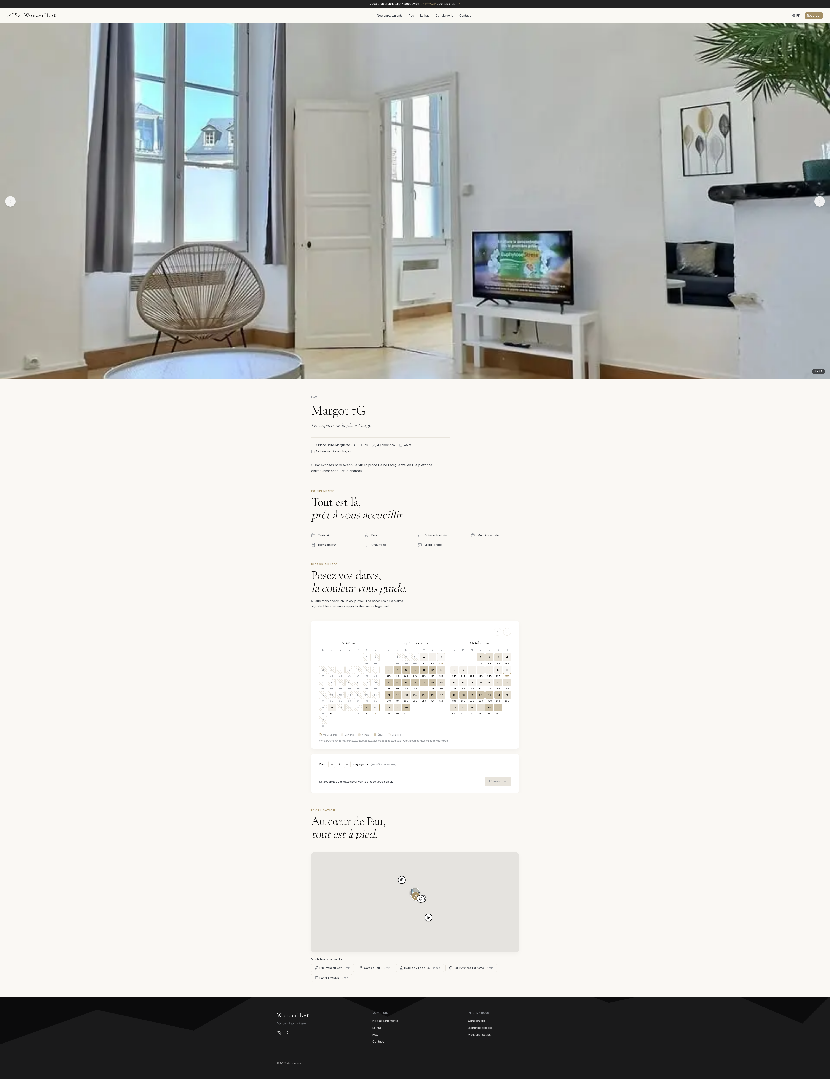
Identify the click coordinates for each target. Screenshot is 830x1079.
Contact (465, 16)
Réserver (814, 16)
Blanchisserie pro (480, 1028)
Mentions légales (480, 1035)
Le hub (424, 16)
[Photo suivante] (819, 201)
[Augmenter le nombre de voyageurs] (347, 764)
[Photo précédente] (10, 201)
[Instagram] (279, 1033)
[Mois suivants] (507, 632)
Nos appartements (390, 16)
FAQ (375, 1035)
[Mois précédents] (497, 632)
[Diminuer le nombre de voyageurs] (331, 764)
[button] (416, 896)
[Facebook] (286, 1033)
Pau (411, 16)
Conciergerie (444, 16)
